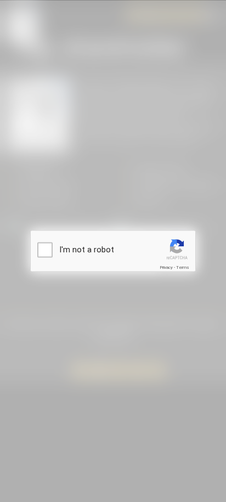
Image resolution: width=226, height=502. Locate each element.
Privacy (166, 267)
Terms (182, 267)
